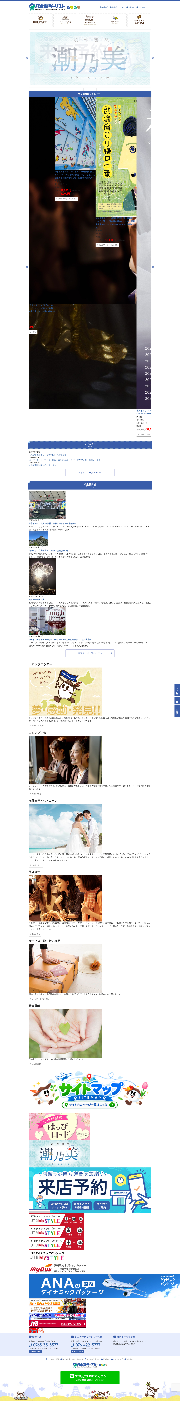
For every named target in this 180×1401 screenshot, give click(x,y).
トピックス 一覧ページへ (90, 472)
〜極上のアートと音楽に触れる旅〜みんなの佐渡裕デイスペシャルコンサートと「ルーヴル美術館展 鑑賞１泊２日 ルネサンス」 (130, 226)
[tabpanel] (90, 54)
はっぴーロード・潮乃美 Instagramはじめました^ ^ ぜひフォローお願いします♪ (65, 460)
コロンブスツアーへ (38, 726)
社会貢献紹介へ (37, 1064)
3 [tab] (90, 89)
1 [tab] (82, 89)
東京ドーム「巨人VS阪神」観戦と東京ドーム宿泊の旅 (53, 523)
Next (153, 58)
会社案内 (105, 7)
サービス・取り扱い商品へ (41, 999)
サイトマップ (118, 1359)
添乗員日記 (90, 485)
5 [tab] (98, 89)
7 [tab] (95, 439)
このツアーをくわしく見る (41, 434)
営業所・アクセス (118, 7)
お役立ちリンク (144, 7)
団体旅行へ (35, 934)
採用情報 (106, 1359)
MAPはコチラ (36, 1351)
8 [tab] (99, 439)
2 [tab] (86, 89)
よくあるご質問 (53, 1359)
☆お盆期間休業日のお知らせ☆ (42, 465)
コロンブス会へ (37, 794)
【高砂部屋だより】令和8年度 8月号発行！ (48, 455)
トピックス (90, 445)
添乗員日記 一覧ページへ (90, 653)
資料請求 (129, 1359)
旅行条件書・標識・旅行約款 (72, 1359)
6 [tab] (92, 439)
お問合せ (131, 7)
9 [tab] (103, 439)
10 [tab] (106, 439)
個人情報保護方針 (93, 1359)
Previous (27, 58)
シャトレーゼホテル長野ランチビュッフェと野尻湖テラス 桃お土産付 (60, 640)
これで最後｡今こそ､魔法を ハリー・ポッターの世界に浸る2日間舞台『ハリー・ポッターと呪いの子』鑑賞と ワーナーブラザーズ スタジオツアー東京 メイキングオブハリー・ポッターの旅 (90, 228)
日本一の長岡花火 (36, 600)
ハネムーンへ (36, 865)
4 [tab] (94, 89)
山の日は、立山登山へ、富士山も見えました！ (49, 551)
